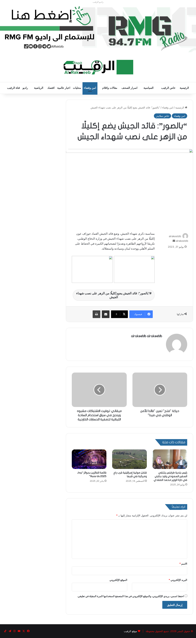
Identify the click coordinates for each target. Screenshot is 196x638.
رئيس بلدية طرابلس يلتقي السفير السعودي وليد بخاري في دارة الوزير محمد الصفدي (170, 476)
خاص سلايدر (162, 115)
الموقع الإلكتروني (118, 579)
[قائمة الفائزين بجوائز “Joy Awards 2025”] (89, 459)
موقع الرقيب (130, 631)
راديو (25, 87)
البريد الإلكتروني (178, 579)
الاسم (183, 563)
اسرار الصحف (129, 87)
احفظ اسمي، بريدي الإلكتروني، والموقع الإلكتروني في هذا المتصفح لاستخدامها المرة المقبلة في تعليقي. (130, 596)
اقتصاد (51, 87)
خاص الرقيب (168, 87)
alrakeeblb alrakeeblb (146, 336)
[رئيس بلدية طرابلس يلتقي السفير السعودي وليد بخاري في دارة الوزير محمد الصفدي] (170, 459)
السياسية (149, 87)
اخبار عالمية (63, 87)
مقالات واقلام (109, 87)
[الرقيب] (98, 67)
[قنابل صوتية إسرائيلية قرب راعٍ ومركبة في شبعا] (129, 459)
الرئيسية (184, 87)
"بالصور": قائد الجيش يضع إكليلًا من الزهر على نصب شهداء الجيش (112, 295)
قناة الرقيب (13, 87)
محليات (77, 87)
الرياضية (38, 87)
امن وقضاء (90, 87)
